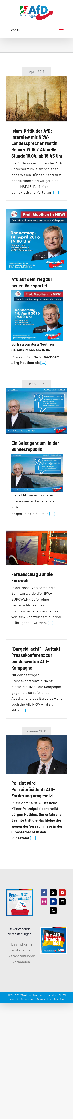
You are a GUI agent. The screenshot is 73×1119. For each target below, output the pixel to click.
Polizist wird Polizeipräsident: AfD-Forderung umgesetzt (33, 789)
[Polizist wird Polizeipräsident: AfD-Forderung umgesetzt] (36, 754)
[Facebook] (44, 892)
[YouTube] (62, 892)
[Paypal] (53, 901)
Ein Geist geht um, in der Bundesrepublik (35, 446)
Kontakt (14, 999)
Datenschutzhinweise (50, 999)
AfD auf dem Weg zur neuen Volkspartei (31, 282)
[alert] (19, 953)
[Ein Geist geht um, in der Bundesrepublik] (36, 411)
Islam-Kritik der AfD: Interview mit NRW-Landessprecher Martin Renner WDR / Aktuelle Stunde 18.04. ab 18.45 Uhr (37, 143)
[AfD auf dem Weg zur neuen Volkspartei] (36, 239)
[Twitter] (53, 892)
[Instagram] (44, 901)
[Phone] (53, 910)
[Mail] (62, 901)
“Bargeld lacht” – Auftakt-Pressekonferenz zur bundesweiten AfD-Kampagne (36, 658)
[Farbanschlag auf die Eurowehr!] (36, 548)
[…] (56, 192)
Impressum (28, 999)
